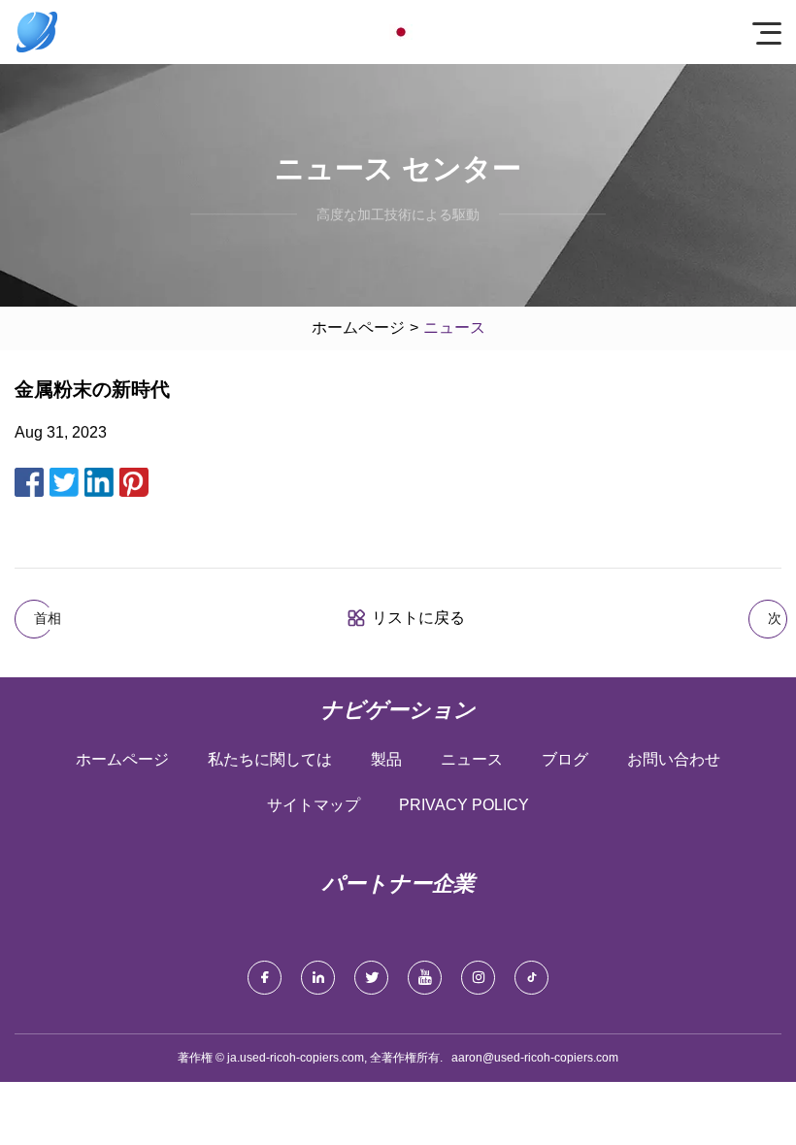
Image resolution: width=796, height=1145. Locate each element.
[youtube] (425, 978)
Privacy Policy (464, 805)
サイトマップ (313, 805)
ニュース (472, 759)
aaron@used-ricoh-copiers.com (534, 1057)
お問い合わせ (673, 759)
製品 (386, 759)
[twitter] (371, 978)
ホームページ (358, 327)
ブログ (565, 759)
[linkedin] (318, 978)
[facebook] (265, 978)
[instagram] (478, 978)
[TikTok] (531, 978)
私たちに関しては (270, 759)
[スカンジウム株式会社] (37, 32)
